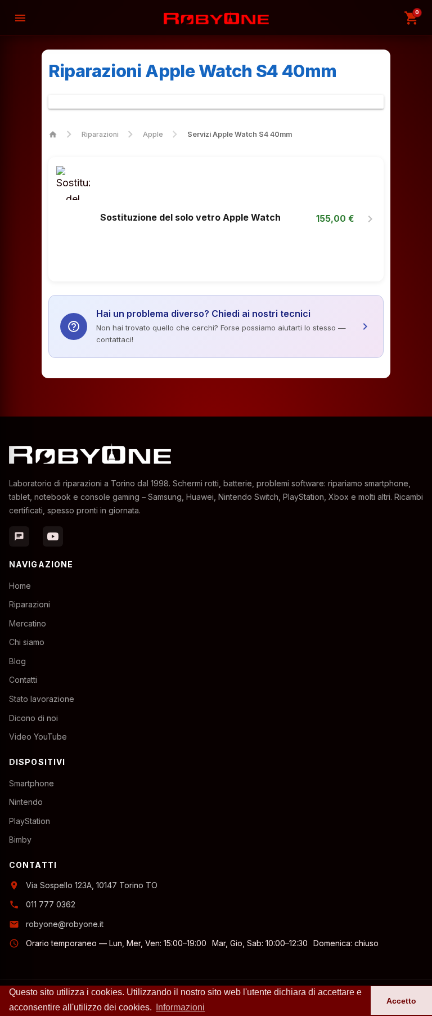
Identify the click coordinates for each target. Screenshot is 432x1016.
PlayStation (29, 821)
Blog (17, 661)
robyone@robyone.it (65, 924)
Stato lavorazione (41, 699)
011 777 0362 (50, 904)
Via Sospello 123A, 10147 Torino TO (92, 885)
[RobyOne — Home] (216, 18)
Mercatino (27, 623)
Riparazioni (100, 134)
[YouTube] (53, 536)
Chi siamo (26, 642)
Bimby (20, 839)
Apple (153, 134)
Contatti (23, 679)
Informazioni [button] (180, 1007)
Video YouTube (38, 736)
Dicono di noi (33, 718)
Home (20, 585)
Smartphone (31, 783)
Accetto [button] (401, 1000)
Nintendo (26, 802)
